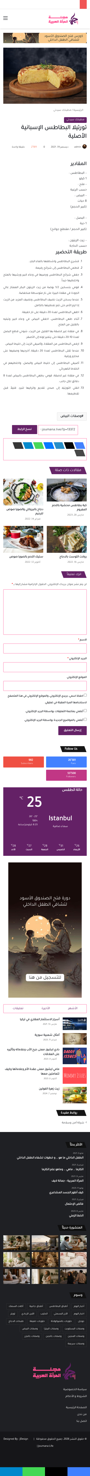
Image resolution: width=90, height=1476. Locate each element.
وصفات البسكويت (74, 1329)
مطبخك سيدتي (62, 110)
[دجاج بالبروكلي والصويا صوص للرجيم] (23, 492)
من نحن (82, 1414)
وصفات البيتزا (51, 1329)
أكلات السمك (16, 1306)
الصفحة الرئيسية (76, 1407)
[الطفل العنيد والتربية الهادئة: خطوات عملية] (16, 1242)
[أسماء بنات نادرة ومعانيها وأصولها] (73, 1259)
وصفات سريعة (76, 1344)
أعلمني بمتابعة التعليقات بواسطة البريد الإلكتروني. (54, 711)
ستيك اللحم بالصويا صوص (26, 557)
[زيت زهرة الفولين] (75, 1095)
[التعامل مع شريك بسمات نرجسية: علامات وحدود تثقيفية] (45, 1276)
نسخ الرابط (24, 429)
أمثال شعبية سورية (47, 1035)
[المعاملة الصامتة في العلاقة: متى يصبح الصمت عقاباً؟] (16, 1276)
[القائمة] (5, 20)
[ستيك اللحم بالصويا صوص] (23, 539)
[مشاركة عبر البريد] (16, 445)
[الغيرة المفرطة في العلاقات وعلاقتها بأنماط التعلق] (73, 1276)
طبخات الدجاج (16, 1321)
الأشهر (73, 1008)
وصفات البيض (71, 416)
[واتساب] (37, 445)
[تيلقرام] (27, 445)
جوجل (81, 1321)
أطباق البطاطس (58, 1306)
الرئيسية (78, 110)
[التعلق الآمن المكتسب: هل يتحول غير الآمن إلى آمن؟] (16, 1259)
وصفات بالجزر (32, 1336)
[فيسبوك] (78, 445)
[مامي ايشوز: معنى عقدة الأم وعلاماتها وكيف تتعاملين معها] (75, 1075)
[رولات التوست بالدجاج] (67, 539)
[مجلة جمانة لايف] (63, 18)
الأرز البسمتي (61, 1314)
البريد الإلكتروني (77, 658)
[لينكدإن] (58, 445)
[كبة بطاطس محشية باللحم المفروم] (67, 490)
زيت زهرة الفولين (49, 1089)
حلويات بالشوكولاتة (61, 1321)
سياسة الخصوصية (75, 1389)
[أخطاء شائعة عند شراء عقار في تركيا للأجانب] (45, 1242)
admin (77, 147)
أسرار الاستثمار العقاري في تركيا (39, 1019)
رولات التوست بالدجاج (73, 557)
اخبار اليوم (79, 1314)
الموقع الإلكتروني (77, 677)
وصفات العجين (76, 1336)
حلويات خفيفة (37, 1321)
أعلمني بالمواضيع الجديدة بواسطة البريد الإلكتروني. (53, 720)
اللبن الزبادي (27, 1314)
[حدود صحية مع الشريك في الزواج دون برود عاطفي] (73, 1242)
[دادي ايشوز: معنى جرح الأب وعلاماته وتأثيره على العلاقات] (75, 1056)
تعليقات (18, 1008)
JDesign (24, 1439)
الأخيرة (46, 1008)
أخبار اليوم (79, 1306)
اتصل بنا (81, 1421)
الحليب (44, 1314)
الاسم (82, 640)
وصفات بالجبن (54, 1336)
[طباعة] (78, 453)
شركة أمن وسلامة (73, 1123)
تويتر (12, 1314)
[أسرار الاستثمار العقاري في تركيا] (75, 1023)
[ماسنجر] (47, 445)
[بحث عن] (84, 20)
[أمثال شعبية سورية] (75, 1039)
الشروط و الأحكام (76, 1396)
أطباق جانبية (36, 1306)
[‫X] (68, 445)
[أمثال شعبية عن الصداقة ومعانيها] (45, 1259)
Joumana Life (45, 1446)
